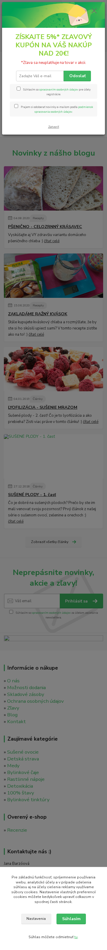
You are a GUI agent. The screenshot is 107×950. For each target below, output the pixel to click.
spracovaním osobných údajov (58, 89)
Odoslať (77, 76)
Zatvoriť (53, 127)
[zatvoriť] (94, 11)
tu (76, 937)
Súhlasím (71, 919)
